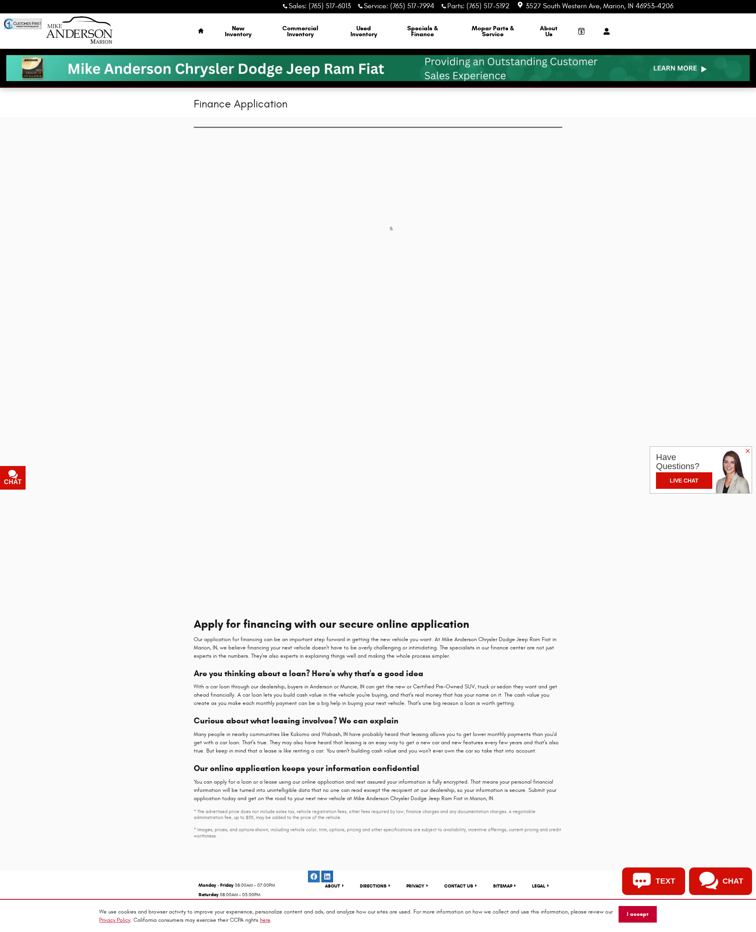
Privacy (415, 886)
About (549, 31)
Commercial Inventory (300, 31)
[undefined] (378, 68)
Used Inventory (363, 31)
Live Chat (684, 480)
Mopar (493, 31)
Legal (538, 886)
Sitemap (502, 886)
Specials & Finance (422, 31)
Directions (373, 886)
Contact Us (458, 886)
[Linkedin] (327, 876)
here (265, 920)
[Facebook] (314, 876)
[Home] (22, 31)
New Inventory (238, 31)
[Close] (748, 451)
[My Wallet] (581, 31)
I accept (638, 914)
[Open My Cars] (604, 31)
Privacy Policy (114, 920)
